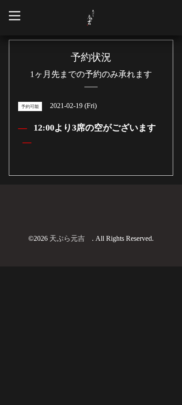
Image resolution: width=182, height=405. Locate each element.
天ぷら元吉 (70, 238)
